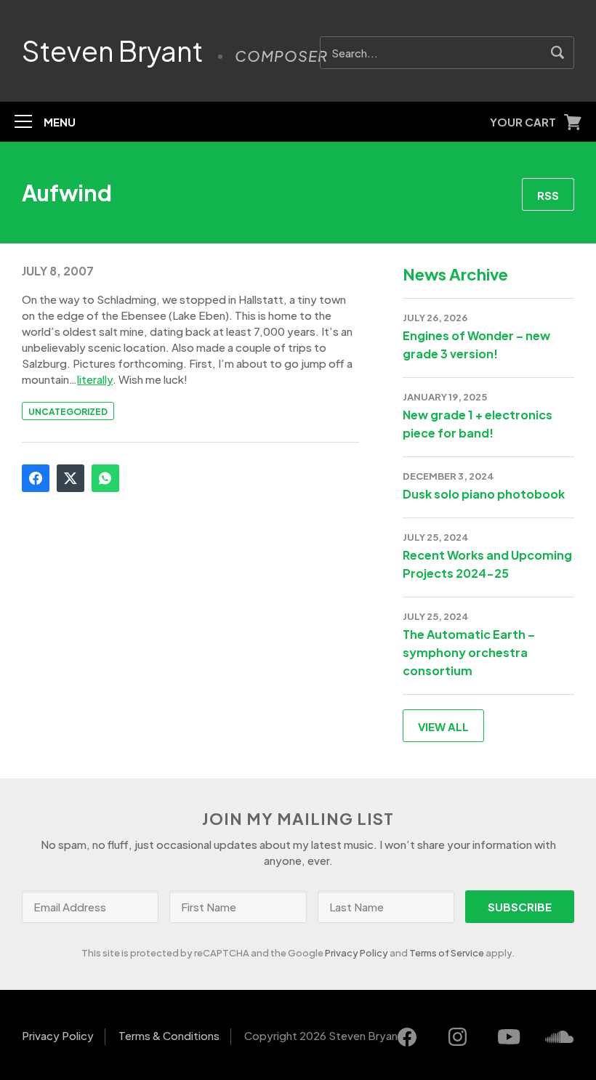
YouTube (509, 1037)
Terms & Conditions (169, 1035)
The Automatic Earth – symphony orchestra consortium (469, 652)
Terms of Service (446, 953)
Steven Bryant (113, 51)
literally (95, 379)
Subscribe (520, 907)
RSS (548, 195)
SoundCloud (559, 1037)
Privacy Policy (356, 953)
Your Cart (523, 122)
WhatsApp (105, 478)
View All (443, 726)
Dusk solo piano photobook (484, 493)
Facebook (35, 478)
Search (557, 52)
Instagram (458, 1037)
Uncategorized (68, 411)
